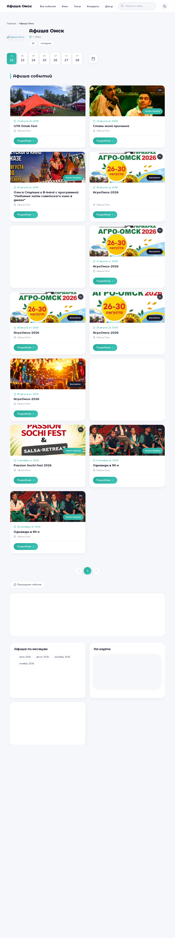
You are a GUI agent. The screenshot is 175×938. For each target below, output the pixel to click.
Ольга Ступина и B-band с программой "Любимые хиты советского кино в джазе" (46, 196)
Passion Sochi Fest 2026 (32, 465)
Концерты (93, 6)
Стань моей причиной (111, 126)
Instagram (46, 43)
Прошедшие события (29, 584)
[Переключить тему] (164, 6)
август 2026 (42, 656)
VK (33, 43)
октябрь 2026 (26, 663)
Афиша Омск (19, 6)
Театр (77, 6)
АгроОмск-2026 (105, 192)
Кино (65, 6)
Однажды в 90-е (106, 465)
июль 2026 (25, 656)
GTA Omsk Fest (25, 126)
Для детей (111, 6)
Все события (48, 6)
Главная (11, 23)
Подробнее (24, 140)
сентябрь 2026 (62, 656)
